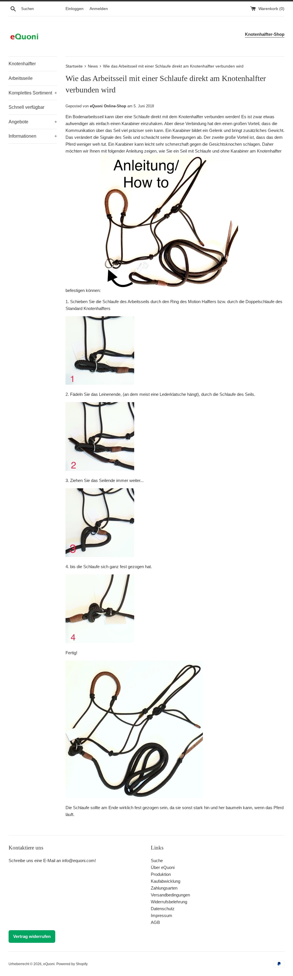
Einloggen (75, 9)
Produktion (161, 874)
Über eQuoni (163, 867)
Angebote (33, 121)
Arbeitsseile (21, 78)
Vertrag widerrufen (32, 936)
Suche (157, 860)
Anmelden (99, 9)
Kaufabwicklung (165, 881)
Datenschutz (163, 908)
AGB (155, 922)
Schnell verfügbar (26, 107)
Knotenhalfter (22, 63)
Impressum (161, 915)
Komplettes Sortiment (33, 92)
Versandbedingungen (170, 894)
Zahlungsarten (164, 888)
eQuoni (49, 964)
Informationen (33, 136)
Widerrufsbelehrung (169, 901)
